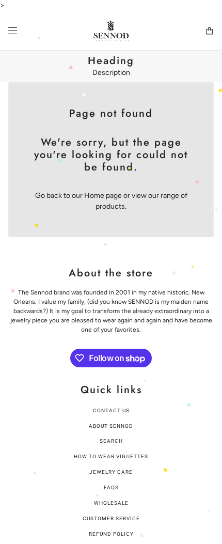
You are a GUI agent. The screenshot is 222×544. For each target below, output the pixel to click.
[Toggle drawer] (12, 30)
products (110, 206)
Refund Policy (111, 534)
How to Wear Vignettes (111, 456)
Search (111, 441)
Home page (103, 195)
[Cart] (209, 30)
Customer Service (111, 518)
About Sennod (111, 426)
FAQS (111, 487)
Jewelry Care (111, 472)
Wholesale (111, 503)
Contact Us (111, 410)
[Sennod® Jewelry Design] (111, 30)
